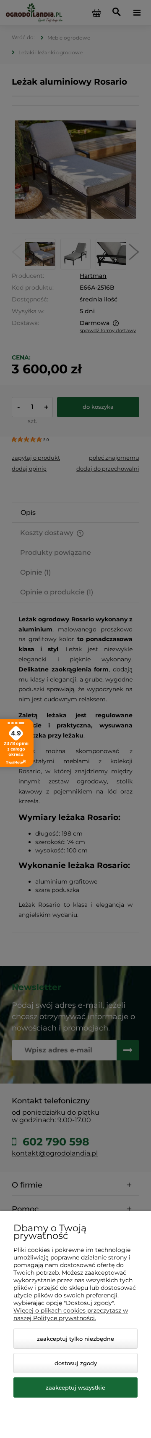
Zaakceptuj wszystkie (75, 1387)
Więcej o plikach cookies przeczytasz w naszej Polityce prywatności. (70, 1314)
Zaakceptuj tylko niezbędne (75, 1338)
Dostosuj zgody (76, 1363)
